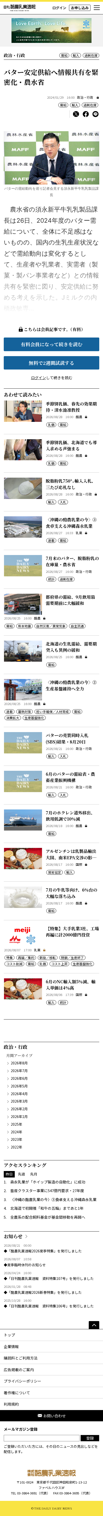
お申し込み (79, 7)
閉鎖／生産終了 (72, 957)
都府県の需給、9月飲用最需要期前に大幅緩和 (70, 600)
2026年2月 (19, 1108)
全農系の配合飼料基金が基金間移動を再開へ (47, 1217)
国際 (79, 864)
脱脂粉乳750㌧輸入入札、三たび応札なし (71, 484)
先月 (33, 1174)
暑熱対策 (24, 711)
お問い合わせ (54, 1415)
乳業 (79, 532)
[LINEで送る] (95, 114)
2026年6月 (19, 1078)
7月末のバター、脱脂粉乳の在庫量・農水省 (72, 561)
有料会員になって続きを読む (51, 344)
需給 (64, 55)
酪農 (79, 416)
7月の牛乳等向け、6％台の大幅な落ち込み (71, 893)
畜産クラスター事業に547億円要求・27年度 (47, 1190)
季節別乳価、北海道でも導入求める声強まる (71, 445)
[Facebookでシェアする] (86, 114)
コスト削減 (14, 963)
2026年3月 (19, 1101)
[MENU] (96, 8)
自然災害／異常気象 (51, 626)
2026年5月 (19, 1085)
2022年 (16, 1147)
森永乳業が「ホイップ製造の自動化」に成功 (47, 1181)
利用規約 (11, 1404)
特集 (9, 957)
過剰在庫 (91, 55)
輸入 (76, 55)
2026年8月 (19, 1062)
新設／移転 (48, 957)
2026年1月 (19, 1116)
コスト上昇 (59, 963)
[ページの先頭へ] (94, 1325)
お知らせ (13, 1236)
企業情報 (11, 1346)
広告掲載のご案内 (19, 1369)
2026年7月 (19, 1070)
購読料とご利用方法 (21, 1358)
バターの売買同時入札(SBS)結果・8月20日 (67, 738)
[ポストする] (76, 114)
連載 (51, 540)
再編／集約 (26, 957)
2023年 (16, 1139)
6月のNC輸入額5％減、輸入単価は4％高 (71, 984)
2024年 (16, 1131)
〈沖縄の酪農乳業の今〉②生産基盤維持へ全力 (71, 685)
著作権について (17, 1392)
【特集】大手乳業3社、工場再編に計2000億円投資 (72, 931)
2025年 (16, 1124)
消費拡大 (12, 717)
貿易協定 (54, 872)
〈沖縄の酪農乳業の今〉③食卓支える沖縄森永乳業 (71, 522)
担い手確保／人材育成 (52, 711)
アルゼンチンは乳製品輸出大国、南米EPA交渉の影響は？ (71, 857)
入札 (63, 502)
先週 (21, 1174)
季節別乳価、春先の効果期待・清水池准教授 (71, 407)
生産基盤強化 (34, 717)
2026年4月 (19, 1093)
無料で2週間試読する (51, 362)
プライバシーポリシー (22, 1381)
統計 (51, 579)
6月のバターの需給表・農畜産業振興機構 (70, 777)
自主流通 (77, 626)
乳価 (51, 424)
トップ (9, 1334)
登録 (90, 1438)
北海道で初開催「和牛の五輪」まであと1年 (47, 1208)
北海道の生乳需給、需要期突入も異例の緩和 (71, 647)
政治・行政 (85, 97)
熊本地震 (24, 626)
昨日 (9, 1174)
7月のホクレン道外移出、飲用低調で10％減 (70, 815)
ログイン (59, 7)
